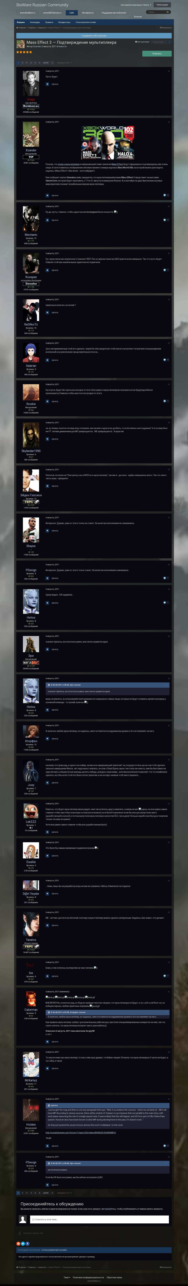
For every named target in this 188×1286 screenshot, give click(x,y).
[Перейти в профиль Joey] (31, 770)
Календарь (35, 22)
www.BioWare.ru (27, 13)
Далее (45, 63)
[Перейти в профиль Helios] (31, 601)
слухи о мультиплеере (68, 164)
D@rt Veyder (31, 893)
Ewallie (31, 862)
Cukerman (31, 1009)
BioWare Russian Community (42, 4)
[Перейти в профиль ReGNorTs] (31, 310)
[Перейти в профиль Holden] (31, 1110)
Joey (31, 785)
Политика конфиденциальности (88, 1277)
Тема (66, 1277)
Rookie (31, 404)
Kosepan (31, 277)
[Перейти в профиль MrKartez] (31, 1064)
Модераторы (64, 22)
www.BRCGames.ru (52, 13)
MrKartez (31, 1080)
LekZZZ (31, 821)
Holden (31, 1124)
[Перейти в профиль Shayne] (31, 529)
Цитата (55, 84)
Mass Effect (117, 164)
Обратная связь (114, 1277)
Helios (31, 617)
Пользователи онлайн (86, 22)
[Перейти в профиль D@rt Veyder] (31, 885)
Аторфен (31, 741)
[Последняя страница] (52, 63)
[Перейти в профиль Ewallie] (31, 850)
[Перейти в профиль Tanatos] (31, 924)
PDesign (31, 570)
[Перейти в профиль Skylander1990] (31, 434)
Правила (49, 22)
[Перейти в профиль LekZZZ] (31, 810)
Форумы (21, 22)
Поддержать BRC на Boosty (94, 36)
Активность (88, 13)
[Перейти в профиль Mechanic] (31, 218)
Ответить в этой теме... (46, 1219)
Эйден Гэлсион (31, 495)
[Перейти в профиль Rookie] (31, 392)
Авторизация (143, 42)
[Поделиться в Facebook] (27, 1244)
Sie (31, 973)
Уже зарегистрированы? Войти (135, 5)
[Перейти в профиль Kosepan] (31, 263)
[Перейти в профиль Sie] (31, 965)
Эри (31, 655)
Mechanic (31, 234)
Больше (138, 16)
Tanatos (31, 940)
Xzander (37, 46)
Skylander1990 (31, 451)
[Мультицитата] (47, 84)
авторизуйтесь (108, 1209)
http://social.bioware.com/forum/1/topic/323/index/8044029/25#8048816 (81, 1132)
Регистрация (162, 5)
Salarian (31, 366)
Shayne (31, 546)
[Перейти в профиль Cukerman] (31, 998)
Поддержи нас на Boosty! (114, 13)
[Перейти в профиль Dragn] (31, 83)
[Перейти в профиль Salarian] (31, 352)
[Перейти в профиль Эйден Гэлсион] (31, 480)
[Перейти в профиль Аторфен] (31, 731)
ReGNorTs (31, 324)
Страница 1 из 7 (64, 63)
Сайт (71, 13)
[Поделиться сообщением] (168, 71)
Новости (62, 46)
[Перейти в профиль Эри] (31, 644)
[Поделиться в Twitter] (23, 1244)
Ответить (157, 53)
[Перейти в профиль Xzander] (21, 44)
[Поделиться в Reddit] (18, 1244)
